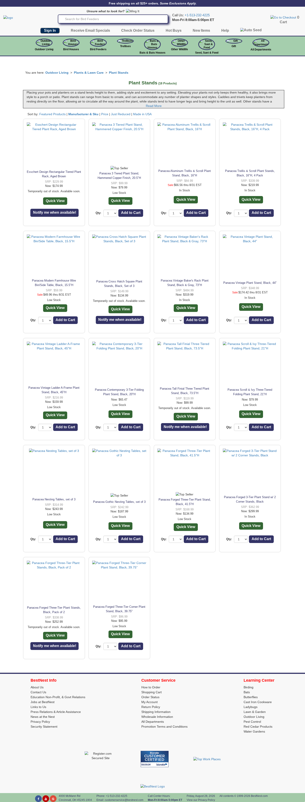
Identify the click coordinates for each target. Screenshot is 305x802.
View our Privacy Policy (201, 800)
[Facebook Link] (38, 798)
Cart (283, 22)
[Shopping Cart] (283, 17)
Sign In (50, 30)
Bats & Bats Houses (152, 52)
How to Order (150, 687)
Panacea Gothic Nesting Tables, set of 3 (119, 501)
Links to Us (38, 707)
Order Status (150, 697)
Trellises (125, 46)
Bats (247, 692)
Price (104, 114)
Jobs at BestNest (42, 702)
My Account (149, 702)
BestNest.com (259, 796)
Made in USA (142, 114)
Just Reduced (120, 114)
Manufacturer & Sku (83, 114)
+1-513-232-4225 (197, 15)
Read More (154, 106)
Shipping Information (156, 712)
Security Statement (44, 726)
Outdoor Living (44, 49)
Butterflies (251, 697)
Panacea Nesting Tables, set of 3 (53, 499)
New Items (201, 30)
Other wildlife (179, 49)
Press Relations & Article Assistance (56, 712)
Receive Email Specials (90, 30)
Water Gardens (254, 731)
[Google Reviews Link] (53, 798)
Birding (248, 687)
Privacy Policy (40, 721)
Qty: (98, 213)
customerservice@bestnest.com (124, 800)
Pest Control (252, 721)
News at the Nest (43, 716)
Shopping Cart (151, 692)
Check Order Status (138, 30)
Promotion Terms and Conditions (164, 726)
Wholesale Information (157, 716)
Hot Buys (174, 30)
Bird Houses (71, 49)
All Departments (261, 49)
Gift (234, 46)
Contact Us (38, 692)
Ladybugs (250, 707)
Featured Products (52, 114)
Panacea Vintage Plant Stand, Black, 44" (250, 282)
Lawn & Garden (255, 712)
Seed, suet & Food (206, 52)
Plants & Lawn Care (89, 72)
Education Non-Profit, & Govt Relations (58, 697)
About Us (37, 687)
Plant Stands (118, 72)
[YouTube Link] (45, 798)
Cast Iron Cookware (258, 702)
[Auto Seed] (251, 31)
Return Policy (150, 707)
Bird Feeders (98, 49)
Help (225, 30)
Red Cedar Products (258, 726)
